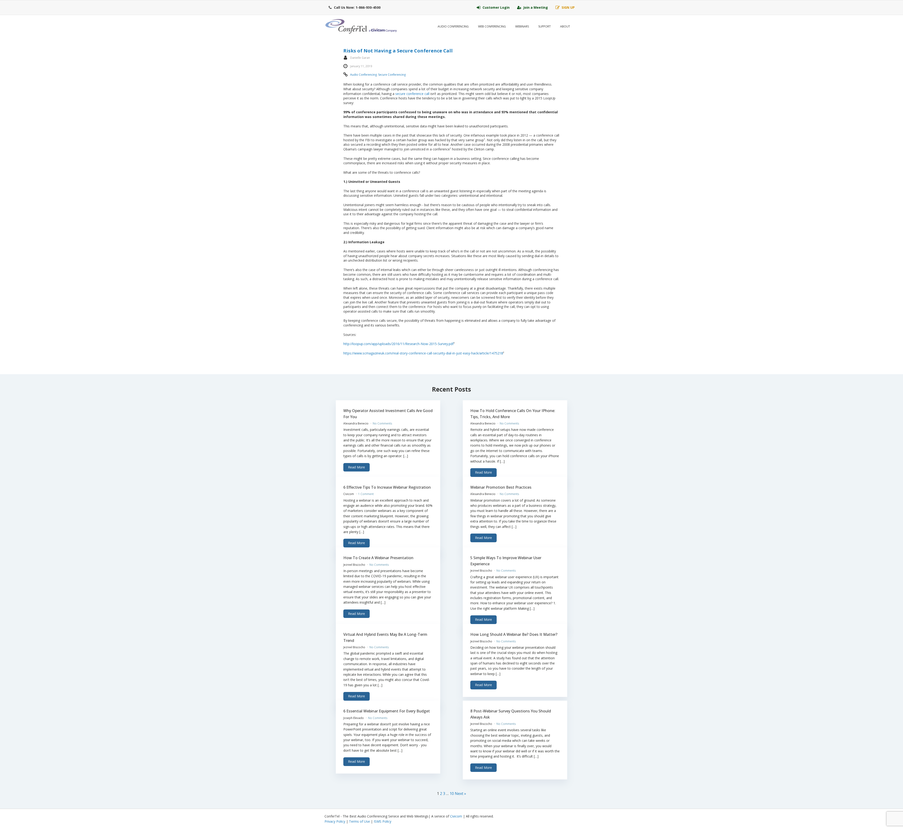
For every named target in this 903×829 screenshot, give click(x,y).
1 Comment (366, 494)
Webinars (522, 26)
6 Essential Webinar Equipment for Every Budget (386, 711)
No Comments (382, 423)
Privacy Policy (335, 821)
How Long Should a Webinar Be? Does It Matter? (513, 634)
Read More (356, 467)
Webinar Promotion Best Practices (500, 487)
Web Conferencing (492, 26)
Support (544, 26)
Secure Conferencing (392, 75)
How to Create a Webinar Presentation (378, 557)
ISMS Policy (382, 821)
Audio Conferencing (453, 26)
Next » (460, 793)
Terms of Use (359, 821)
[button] (354, 7)
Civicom (456, 816)
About (565, 26)
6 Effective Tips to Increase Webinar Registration (387, 487)
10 (452, 793)
